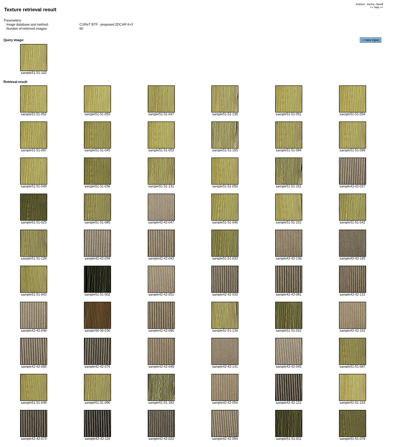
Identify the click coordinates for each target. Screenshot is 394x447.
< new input (370, 40)
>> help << (376, 7)
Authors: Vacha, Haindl (369, 4)
